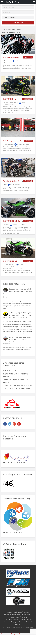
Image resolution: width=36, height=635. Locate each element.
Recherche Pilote (9, 144)
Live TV (29, 614)
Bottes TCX (7, 371)
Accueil (10, 612)
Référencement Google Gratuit (11, 634)
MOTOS (16, 102)
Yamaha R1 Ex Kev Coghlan (13, 181)
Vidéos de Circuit (26, 622)
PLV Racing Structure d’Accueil (14, 141)
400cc (6, 102)
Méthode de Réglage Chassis (14, 57)
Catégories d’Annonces (21, 612)
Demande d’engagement (12, 622)
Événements (24, 617)
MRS (11, 184)
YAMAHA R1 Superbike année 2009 (15, 380)
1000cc (7, 224)
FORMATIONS (8, 61)
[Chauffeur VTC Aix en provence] (16, 457)
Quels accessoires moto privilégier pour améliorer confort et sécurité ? (17, 291)
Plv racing (19, 144)
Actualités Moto (13, 617)
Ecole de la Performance (21, 61)
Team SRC (14, 224)
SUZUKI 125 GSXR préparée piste (15, 385)
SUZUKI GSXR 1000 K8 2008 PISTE (15, 374)
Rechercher (18, 22)
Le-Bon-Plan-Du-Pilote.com (11, 296)
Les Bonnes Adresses (12, 619)
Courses (23, 614)
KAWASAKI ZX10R (10, 261)
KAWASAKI (11, 102)
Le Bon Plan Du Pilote (11, 2)
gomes (23, 102)
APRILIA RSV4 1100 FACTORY (14, 389)
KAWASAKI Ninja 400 (11, 99)
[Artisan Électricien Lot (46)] (18, 516)
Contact (18, 624)
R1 (6, 184)
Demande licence (25, 619)
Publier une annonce (13, 614)
